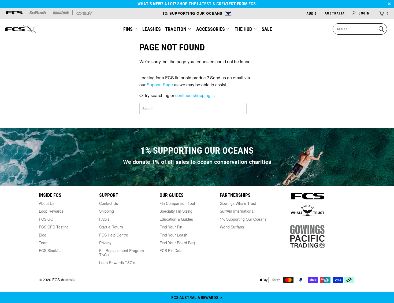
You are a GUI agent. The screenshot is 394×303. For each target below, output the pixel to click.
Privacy (105, 242)
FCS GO (46, 219)
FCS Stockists (50, 250)
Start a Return (111, 227)
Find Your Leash (173, 235)
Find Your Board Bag (177, 242)
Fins (128, 29)
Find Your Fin (170, 227)
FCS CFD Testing (54, 227)
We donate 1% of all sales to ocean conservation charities (197, 161)
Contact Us (108, 203)
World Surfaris (232, 227)
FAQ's (104, 219)
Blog (42, 235)
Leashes (151, 29)
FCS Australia (64, 279)
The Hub (244, 29)
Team (44, 242)
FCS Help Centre (113, 235)
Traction (176, 29)
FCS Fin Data (171, 250)
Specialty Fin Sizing (175, 211)
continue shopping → (195, 95)
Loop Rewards (51, 211)
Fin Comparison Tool (177, 203)
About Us (46, 203)
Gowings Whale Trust (238, 203)
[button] (197, 297)
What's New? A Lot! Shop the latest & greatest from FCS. (197, 3)
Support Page (160, 85)
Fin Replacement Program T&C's (121, 252)
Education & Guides (176, 219)
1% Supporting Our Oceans (243, 219)
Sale (267, 29)
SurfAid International (237, 211)
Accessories (211, 29)
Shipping (106, 211)
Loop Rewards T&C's (117, 262)
